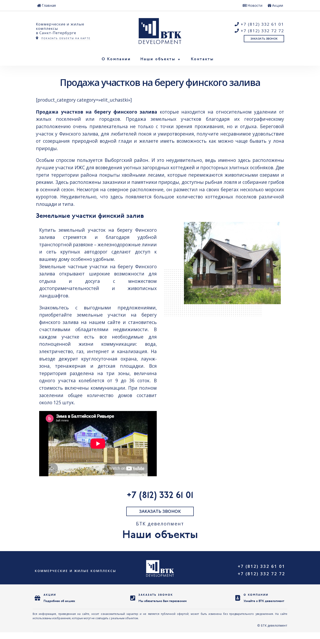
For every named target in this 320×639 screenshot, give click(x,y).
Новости (254, 5)
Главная (48, 5)
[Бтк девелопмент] (160, 31)
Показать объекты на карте (65, 38)
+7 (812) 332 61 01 (261, 24)
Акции (277, 5)
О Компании (116, 59)
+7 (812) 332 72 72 (261, 31)
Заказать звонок (264, 38)
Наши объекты (157, 59)
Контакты (202, 59)
